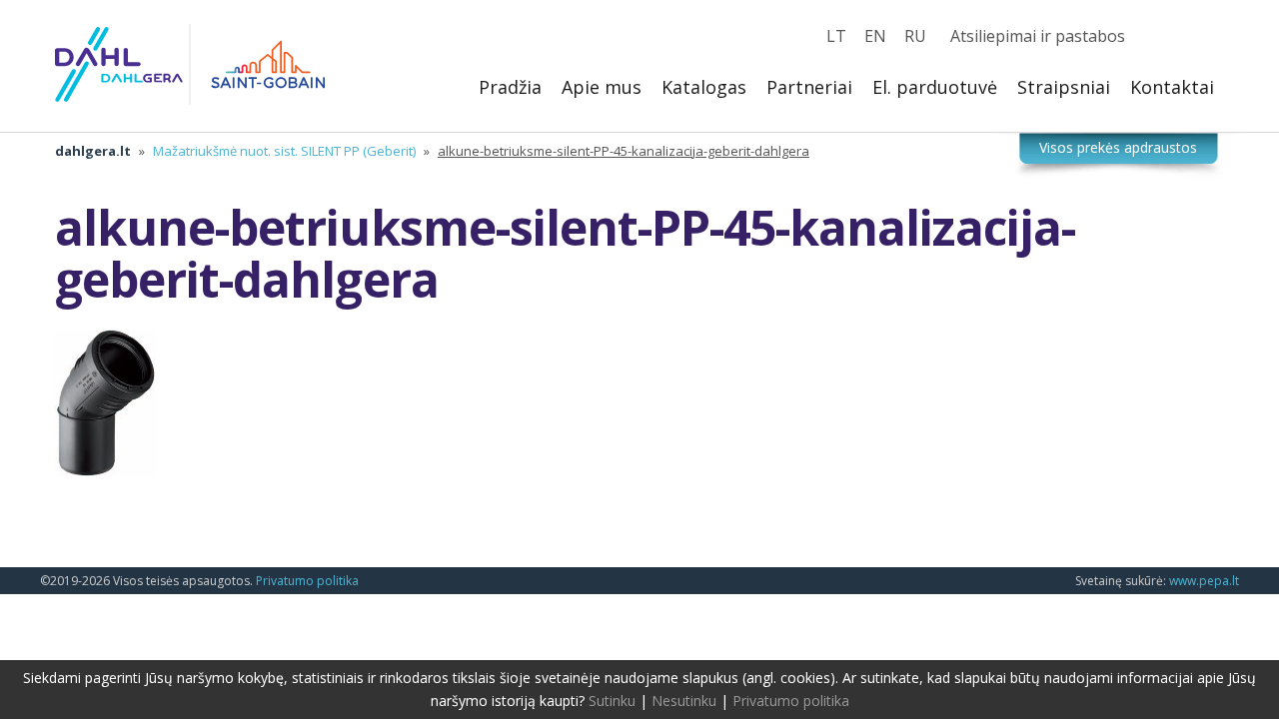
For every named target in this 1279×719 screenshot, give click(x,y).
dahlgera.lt (93, 151)
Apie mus (601, 87)
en (875, 36)
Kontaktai (1172, 87)
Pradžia (510, 87)
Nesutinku (683, 700)
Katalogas (703, 87)
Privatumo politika (307, 580)
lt (836, 36)
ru (915, 36)
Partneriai (809, 87)
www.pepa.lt (1204, 580)
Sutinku (612, 700)
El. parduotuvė (934, 87)
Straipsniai (1063, 87)
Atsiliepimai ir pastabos (1037, 36)
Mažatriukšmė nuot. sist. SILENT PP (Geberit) (284, 151)
